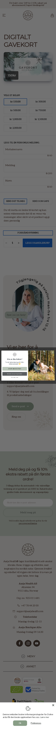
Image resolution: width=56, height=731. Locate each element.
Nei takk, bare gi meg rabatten (14, 373)
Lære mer (44, 717)
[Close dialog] (53, 352)
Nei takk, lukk (14, 377)
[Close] (53, 705)
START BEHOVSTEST (14, 368)
